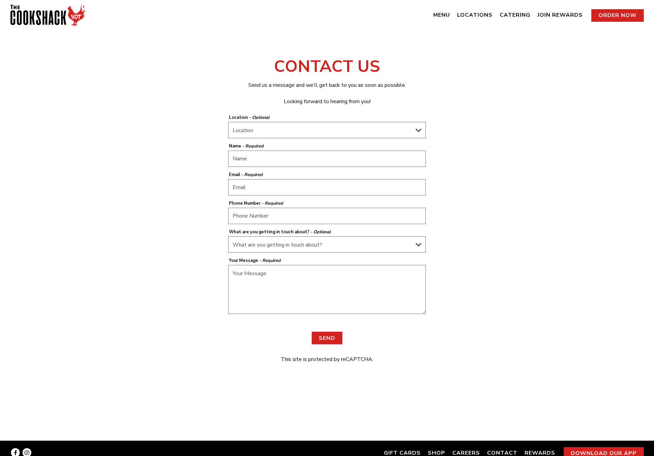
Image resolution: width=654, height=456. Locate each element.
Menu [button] (441, 15)
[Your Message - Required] (327, 289)
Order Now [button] (617, 15)
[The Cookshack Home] (47, 15)
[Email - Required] (327, 187)
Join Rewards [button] (560, 15)
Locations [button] (475, 15)
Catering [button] (515, 15)
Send (327, 338)
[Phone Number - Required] (327, 216)
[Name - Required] (327, 159)
